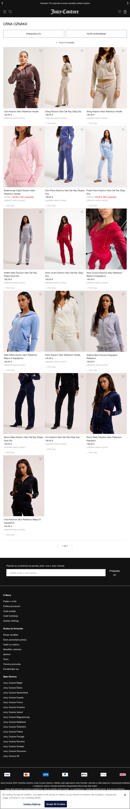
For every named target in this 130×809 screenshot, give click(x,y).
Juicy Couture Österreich (14, 726)
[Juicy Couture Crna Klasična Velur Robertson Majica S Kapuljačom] (23, 485)
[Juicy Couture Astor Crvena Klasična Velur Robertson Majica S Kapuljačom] (106, 239)
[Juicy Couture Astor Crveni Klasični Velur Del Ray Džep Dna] (64, 239)
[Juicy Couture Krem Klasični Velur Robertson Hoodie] (64, 321)
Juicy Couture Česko (12, 687)
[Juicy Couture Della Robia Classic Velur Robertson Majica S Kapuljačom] (23, 321)
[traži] (10, 11)
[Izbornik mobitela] (4, 11)
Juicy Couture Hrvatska (14, 707)
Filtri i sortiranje (96, 33)
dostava (6, 654)
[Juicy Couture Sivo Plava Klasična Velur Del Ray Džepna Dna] (64, 156)
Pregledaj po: (33, 33)
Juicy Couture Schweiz (13, 746)
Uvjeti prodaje (9, 611)
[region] (65, 799)
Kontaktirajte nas (11, 668)
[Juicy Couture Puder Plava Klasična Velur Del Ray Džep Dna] (106, 156)
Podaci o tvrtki (9, 601)
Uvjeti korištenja (10, 615)
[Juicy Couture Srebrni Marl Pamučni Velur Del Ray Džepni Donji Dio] (23, 239)
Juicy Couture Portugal (13, 736)
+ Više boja (50, 123)
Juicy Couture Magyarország (16, 716)
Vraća (5, 659)
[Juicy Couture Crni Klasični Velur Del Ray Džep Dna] (64, 403)
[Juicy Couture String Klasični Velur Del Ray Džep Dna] (64, 77)
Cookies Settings (31, 804)
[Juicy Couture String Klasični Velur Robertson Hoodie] (106, 77)
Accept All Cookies (55, 804)
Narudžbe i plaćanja (12, 649)
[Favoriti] (119, 11)
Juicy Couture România (14, 741)
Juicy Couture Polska (13, 731)
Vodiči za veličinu (11, 644)
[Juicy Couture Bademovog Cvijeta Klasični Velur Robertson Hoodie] (23, 156)
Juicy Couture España (13, 697)
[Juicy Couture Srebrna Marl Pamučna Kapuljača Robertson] (106, 321)
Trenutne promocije (12, 663)
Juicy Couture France (13, 702)
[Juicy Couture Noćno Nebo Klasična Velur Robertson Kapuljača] (106, 403)
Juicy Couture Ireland (13, 712)
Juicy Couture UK (11, 755)
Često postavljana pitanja (14, 639)
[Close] (124, 794)
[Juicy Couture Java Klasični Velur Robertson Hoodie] (23, 77)
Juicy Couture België (12, 682)
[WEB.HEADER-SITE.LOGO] (65, 11)
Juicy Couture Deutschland (15, 692)
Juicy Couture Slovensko (14, 751)
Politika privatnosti (11, 606)
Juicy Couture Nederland (14, 721)
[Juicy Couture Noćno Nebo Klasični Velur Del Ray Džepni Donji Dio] (23, 403)
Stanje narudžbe (10, 634)
